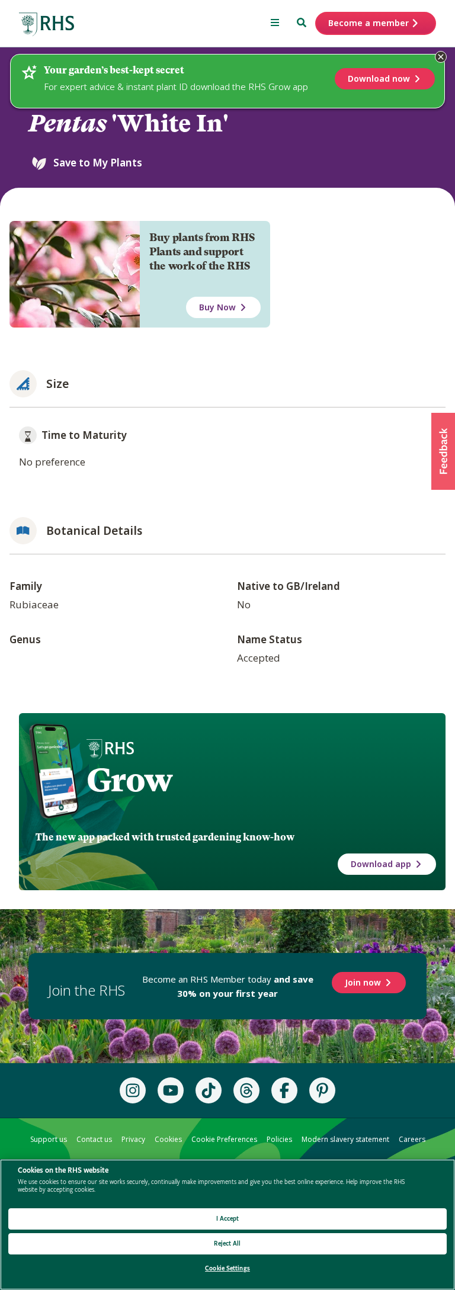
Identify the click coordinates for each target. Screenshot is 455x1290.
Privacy (133, 1139)
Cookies (168, 1139)
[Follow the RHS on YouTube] (171, 1090)
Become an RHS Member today (227, 986)
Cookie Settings (227, 1268)
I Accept (227, 1218)
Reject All (227, 1243)
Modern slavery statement (345, 1139)
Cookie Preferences (224, 1139)
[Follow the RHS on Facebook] (284, 1090)
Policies (279, 1139)
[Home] (47, 24)
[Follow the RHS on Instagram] (133, 1090)
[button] (443, 451)
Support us (48, 1139)
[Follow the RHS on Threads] (246, 1090)
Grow (129, 780)
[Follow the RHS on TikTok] (209, 1090)
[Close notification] (441, 57)
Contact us (94, 1139)
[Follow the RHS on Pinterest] (322, 1090)
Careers (412, 1139)
